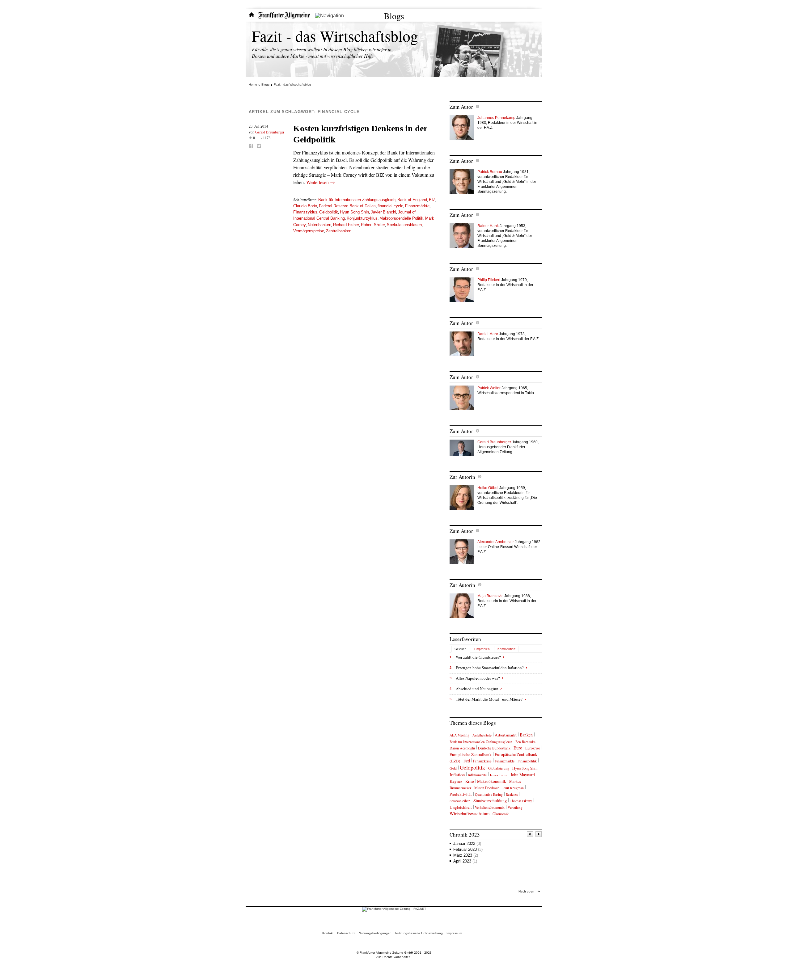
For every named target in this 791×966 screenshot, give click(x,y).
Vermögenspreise (308, 231)
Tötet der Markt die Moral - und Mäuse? (489, 699)
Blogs (394, 16)
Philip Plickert (488, 280)
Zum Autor (461, 106)
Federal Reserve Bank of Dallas (347, 206)
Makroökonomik (491, 781)
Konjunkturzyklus (362, 218)
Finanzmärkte (417, 206)
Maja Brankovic (490, 596)
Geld (453, 768)
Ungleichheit (461, 807)
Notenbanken (319, 224)
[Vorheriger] (530, 834)
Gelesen (461, 649)
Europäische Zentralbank (471, 754)
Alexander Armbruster (495, 542)
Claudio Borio (305, 206)
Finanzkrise (482, 761)
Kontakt (327, 933)
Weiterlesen (320, 182)
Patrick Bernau (489, 172)
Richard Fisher (346, 224)
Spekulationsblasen (404, 224)
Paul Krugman (513, 787)
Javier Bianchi (383, 212)
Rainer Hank (488, 226)
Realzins (512, 794)
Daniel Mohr (487, 334)
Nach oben (526, 891)
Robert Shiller (373, 224)
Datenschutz (346, 933)
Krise (469, 781)
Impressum (454, 933)
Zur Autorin (462, 476)
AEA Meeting (459, 735)
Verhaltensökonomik (490, 807)
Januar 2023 (467, 843)
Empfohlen (482, 649)
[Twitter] (259, 146)
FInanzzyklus (305, 212)
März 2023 (465, 855)
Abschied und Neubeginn (477, 688)
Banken (526, 735)
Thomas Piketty (521, 801)
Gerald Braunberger (269, 132)
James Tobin (498, 775)
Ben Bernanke (525, 741)
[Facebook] (251, 146)
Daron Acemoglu (462, 748)
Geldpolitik (328, 212)
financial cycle (390, 206)
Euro (518, 748)
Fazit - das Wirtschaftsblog (335, 35)
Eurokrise (532, 748)
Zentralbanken (338, 231)
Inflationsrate (477, 775)
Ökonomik (501, 813)
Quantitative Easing (489, 794)
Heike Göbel (487, 488)
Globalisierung (498, 768)
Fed (466, 761)
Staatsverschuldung (490, 801)
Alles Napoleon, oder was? (478, 678)
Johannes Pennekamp (496, 118)
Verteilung (515, 807)
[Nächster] (538, 834)
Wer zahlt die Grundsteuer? (478, 657)
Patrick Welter (489, 388)
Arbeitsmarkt (506, 735)
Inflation (457, 774)
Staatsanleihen (460, 800)
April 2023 (465, 861)
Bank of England (412, 199)
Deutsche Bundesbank (494, 748)
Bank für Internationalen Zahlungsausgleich (357, 199)
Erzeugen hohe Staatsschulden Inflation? (490, 667)
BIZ (432, 199)
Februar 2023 (468, 849)
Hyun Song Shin (354, 212)
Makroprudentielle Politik (401, 218)
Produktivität (461, 794)
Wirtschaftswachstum (469, 813)
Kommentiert (506, 649)
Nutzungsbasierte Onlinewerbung (419, 933)
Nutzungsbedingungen (375, 933)
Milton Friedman (486, 787)
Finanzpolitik (527, 760)
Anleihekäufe (482, 735)
